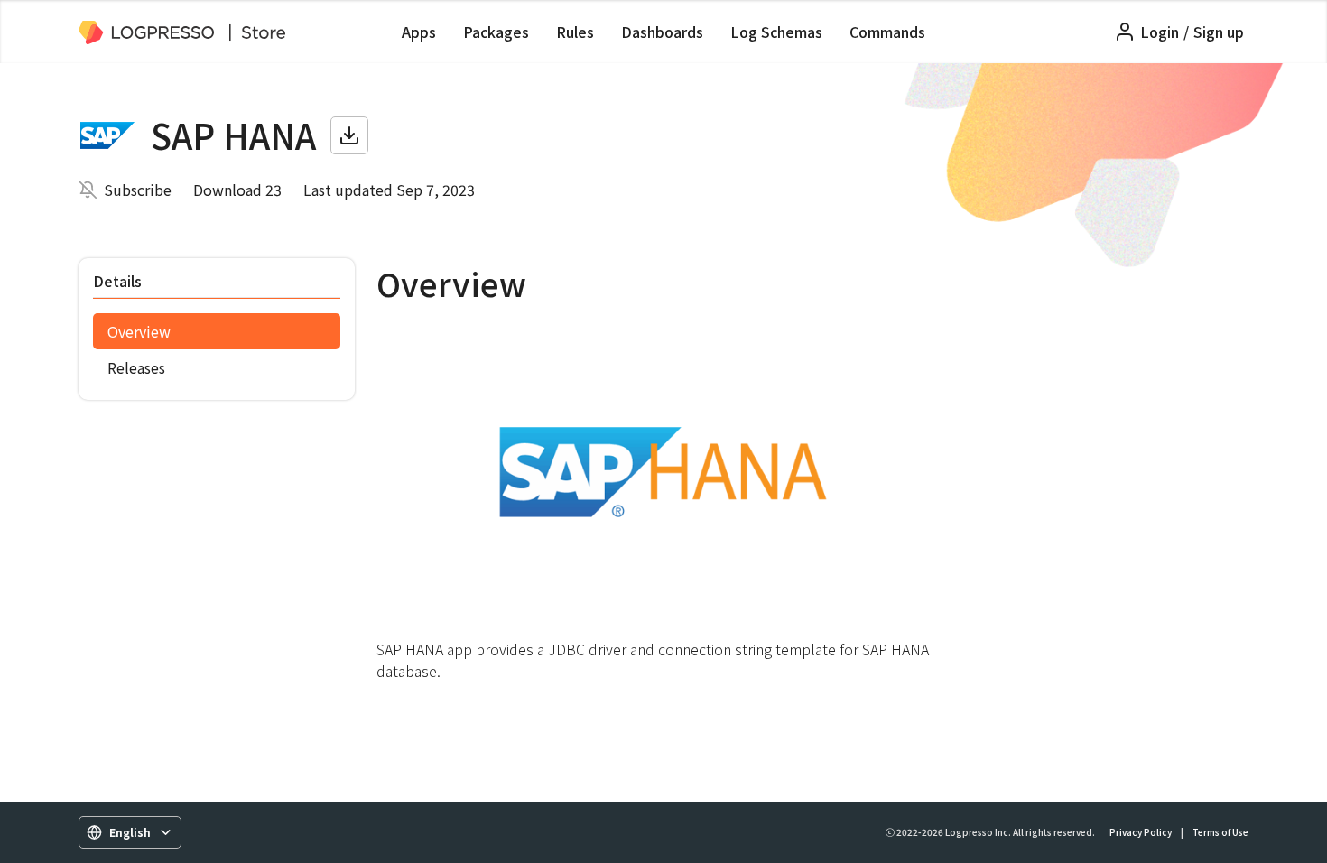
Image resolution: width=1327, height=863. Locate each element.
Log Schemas (776, 31)
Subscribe (138, 189)
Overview (139, 331)
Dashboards (662, 31)
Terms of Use (1220, 832)
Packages (496, 31)
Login (1159, 31)
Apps (419, 31)
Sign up (1218, 31)
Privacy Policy (1140, 832)
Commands (887, 31)
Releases (136, 367)
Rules (575, 31)
